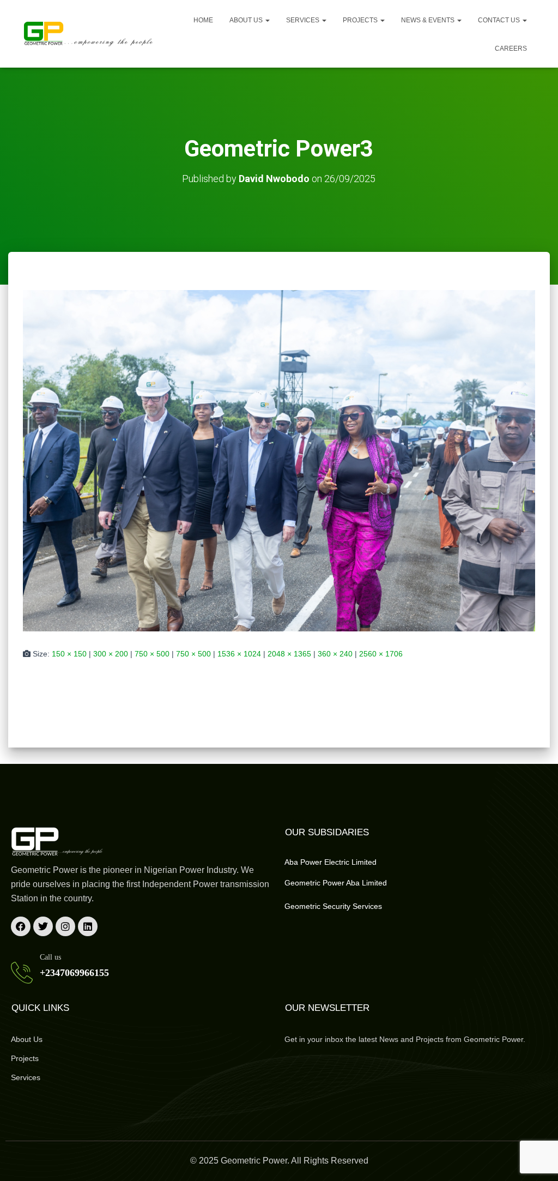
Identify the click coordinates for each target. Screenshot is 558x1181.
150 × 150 (69, 653)
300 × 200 (110, 653)
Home (203, 20)
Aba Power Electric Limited (330, 862)
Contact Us (499, 20)
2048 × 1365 (289, 653)
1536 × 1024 (239, 653)
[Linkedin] (88, 926)
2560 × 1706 (381, 653)
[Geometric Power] (89, 34)
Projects (361, 20)
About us (246, 20)
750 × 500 (152, 653)
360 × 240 (335, 653)
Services (303, 20)
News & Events (428, 20)
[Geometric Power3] (279, 460)
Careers (511, 48)
